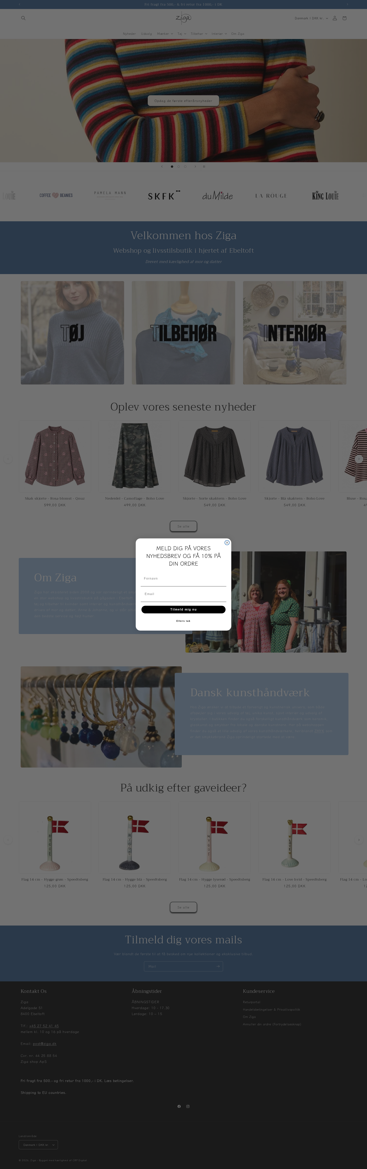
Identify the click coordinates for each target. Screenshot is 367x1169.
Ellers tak (183, 621)
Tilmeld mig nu (183, 609)
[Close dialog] (227, 542)
